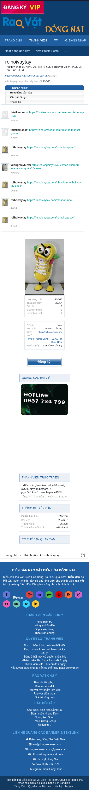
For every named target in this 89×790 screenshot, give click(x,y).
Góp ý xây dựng (44, 629)
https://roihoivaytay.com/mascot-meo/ (49, 200)
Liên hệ (58, 786)
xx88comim (28, 485)
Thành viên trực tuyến (40, 477)
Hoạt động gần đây (21, 92)
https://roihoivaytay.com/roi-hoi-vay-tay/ (27, 75)
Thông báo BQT (44, 621)
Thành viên (38, 40)
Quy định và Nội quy (39, 786)
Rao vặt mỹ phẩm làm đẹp (44, 689)
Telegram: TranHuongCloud (46, 769)
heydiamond (43, 485)
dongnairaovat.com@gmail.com (47, 749)
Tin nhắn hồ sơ (19, 87)
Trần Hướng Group (44, 721)
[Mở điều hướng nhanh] (83, 555)
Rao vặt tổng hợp (44, 682)
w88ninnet (58, 485)
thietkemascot (19, 112)
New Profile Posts (47, 50)
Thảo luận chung (44, 632)
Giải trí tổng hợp (44, 697)
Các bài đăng (17, 97)
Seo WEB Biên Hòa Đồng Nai (44, 709)
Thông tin (15, 102)
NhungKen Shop (44, 717)
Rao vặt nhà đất (44, 686)
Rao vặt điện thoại (44, 693)
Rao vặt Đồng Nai (47, 759)
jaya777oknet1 (30, 492)
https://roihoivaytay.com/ (50, 332)
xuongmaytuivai (21, 165)
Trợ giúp (69, 786)
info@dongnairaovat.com (47, 744)
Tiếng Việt (19, 786)
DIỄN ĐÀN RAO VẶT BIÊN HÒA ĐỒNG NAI (43, 570)
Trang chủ (13, 40)
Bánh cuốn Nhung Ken (44, 713)
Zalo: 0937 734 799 (47, 764)
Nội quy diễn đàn (45, 625)
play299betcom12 (40, 488)
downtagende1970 (50, 492)
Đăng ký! (44, 362)
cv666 (25, 488)
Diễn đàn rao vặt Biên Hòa (36, 779)
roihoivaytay (18, 147)
